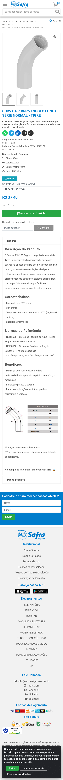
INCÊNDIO (31, 649)
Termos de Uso (31, 561)
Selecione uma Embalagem (18, 184)
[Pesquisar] (57, 12)
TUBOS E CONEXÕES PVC (31, 638)
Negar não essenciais (33, 768)
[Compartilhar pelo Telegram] (11, 133)
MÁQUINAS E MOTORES (31, 621)
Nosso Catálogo (31, 555)
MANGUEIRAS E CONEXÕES (31, 654)
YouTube (33, 698)
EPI (31, 665)
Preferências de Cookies (19, 774)
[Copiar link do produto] (31, 133)
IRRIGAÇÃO (31, 610)
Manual (10, 178)
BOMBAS (31, 616)
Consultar (44, 227)
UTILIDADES (31, 660)
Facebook (33, 690)
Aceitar (12, 768)
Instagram (33, 685)
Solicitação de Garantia (31, 578)
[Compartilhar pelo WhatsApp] (5, 133)
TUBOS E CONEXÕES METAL (31, 643)
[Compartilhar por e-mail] (24, 133)
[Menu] (4, 4)
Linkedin (33, 694)
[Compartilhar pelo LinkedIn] (18, 133)
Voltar (56, 20)
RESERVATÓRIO (31, 604)
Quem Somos (31, 550)
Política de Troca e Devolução (31, 572)
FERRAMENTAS (31, 627)
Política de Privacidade (31, 567)
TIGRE (12, 149)
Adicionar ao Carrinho (33, 213)
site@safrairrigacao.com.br (33, 681)
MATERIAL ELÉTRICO (31, 632)
